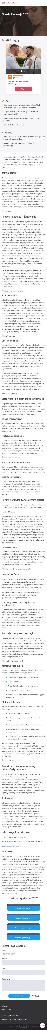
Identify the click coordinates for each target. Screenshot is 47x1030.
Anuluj (35, 996)
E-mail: (4, 968)
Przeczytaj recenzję (23, 908)
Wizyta (23, 89)
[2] (6, 953)
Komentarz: (6, 979)
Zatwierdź (19, 996)
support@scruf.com (14, 846)
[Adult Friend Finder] (10, 2)
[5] (14, 953)
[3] (9, 953)
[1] (4, 953)
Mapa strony (22, 1019)
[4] (12, 953)
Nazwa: (4, 958)
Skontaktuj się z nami (8, 1019)
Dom (3, 1009)
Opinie (9, 1009)
